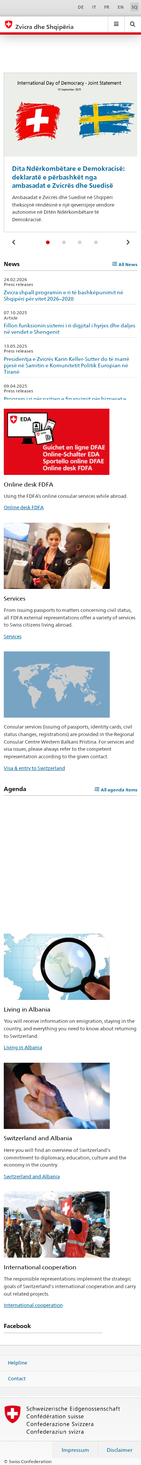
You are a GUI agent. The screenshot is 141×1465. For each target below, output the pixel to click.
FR (106, 7)
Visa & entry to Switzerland (34, 768)
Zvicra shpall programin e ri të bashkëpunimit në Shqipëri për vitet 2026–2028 (63, 295)
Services (12, 636)
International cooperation (33, 1305)
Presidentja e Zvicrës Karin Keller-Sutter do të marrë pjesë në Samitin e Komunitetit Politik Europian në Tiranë (66, 365)
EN (121, 7)
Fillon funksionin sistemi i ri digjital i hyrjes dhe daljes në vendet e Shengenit (69, 328)
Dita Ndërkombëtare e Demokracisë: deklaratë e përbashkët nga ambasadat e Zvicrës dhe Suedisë (68, 176)
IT (94, 7)
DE (81, 7)
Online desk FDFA (24, 507)
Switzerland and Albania (32, 1176)
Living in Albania (23, 1047)
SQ (134, 7)
